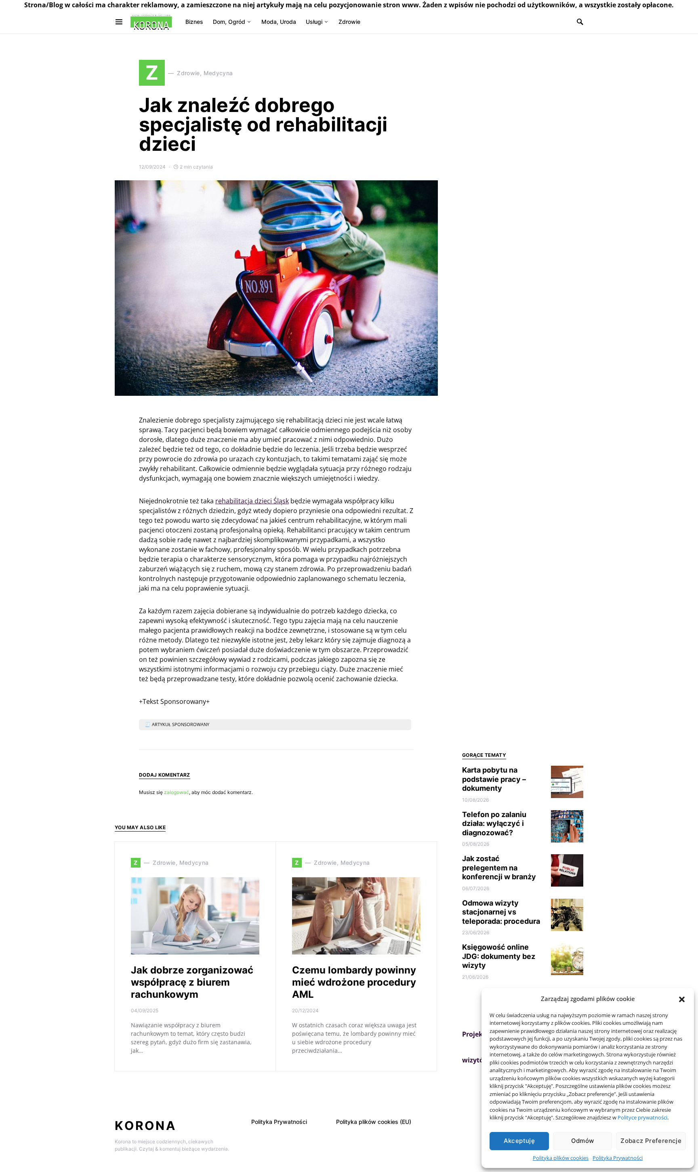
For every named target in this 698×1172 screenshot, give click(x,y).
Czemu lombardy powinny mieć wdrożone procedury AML (354, 982)
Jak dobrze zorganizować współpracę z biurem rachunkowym (192, 982)
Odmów (582, 1141)
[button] (682, 999)
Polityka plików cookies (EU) (373, 1121)
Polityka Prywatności (618, 1157)
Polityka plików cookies (561, 1157)
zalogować (176, 792)
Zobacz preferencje (650, 1141)
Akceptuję (519, 1141)
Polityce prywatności (642, 1117)
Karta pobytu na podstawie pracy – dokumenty (494, 779)
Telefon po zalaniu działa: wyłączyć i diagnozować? (494, 823)
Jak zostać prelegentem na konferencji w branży (499, 867)
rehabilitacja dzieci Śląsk (252, 500)
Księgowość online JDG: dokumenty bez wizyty (498, 956)
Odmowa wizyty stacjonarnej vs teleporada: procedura (501, 912)
